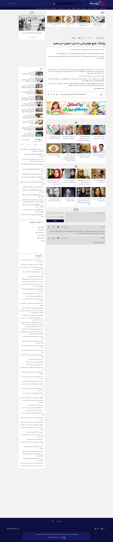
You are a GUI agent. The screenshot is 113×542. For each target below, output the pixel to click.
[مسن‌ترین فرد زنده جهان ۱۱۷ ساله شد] (39, 122)
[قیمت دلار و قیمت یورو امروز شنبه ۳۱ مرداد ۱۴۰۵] (98, 19)
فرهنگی (73, 8)
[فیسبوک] (54, 94)
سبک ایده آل (41, 230)
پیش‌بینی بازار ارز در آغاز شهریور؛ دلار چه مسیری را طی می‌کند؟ (28, 135)
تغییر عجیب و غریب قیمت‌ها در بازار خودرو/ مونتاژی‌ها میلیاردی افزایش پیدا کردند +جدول (69, 158)
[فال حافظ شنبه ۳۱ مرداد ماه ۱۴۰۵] (69, 19)
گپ (104, 529)
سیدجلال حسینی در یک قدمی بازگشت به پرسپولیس (32, 466)
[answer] (58, 227)
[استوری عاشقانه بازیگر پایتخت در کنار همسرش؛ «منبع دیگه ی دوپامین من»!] (83, 130)
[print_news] (57, 94)
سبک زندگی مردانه (39, 232)
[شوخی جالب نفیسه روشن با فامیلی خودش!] (98, 192)
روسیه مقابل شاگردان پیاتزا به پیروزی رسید (34, 410)
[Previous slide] (20, 23)
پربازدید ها (38, 140)
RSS (10, 3)
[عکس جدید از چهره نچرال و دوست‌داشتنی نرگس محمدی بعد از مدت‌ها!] (53, 174)
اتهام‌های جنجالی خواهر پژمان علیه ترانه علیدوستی (54, 200)
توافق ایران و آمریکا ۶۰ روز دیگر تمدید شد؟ (31, 33)
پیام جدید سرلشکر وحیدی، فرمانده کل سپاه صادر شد (32, 381)
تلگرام (98, 529)
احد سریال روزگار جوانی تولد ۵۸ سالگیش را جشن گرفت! (68, 137)
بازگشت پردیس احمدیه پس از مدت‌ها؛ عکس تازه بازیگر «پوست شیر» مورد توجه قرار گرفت (83, 201)
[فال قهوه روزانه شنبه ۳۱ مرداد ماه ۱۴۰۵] (54, 19)
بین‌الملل (84, 8)
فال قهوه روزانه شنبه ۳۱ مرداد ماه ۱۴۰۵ (54, 24)
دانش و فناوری (62, 8)
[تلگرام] (51, 94)
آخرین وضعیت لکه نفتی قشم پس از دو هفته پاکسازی (28, 129)
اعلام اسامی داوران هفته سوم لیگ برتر (28, 74)
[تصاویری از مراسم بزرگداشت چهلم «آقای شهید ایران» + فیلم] (39, 104)
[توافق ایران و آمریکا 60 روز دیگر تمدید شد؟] (32, 23)
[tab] (35, 37)
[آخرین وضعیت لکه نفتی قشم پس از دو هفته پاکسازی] (39, 128)
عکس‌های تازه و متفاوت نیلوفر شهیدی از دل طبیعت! (69, 181)
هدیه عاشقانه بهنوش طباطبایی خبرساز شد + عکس (32, 407)
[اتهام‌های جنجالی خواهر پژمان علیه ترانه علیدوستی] (53, 192)
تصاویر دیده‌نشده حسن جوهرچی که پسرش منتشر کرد (99, 138)
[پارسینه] (96, 3)
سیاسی (90, 8)
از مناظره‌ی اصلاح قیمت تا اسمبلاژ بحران (34, 439)
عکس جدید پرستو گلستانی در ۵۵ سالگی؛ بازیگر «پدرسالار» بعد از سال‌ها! (84, 182)
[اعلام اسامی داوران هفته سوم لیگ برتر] (39, 73)
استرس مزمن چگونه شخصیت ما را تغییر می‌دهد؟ (32, 451)
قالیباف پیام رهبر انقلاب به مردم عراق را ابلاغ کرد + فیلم (31, 398)
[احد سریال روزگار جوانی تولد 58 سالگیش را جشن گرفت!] (68, 130)
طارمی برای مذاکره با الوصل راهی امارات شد (34, 432)
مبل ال (42, 241)
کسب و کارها (39, 8)
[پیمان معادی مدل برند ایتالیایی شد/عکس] (68, 192)
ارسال (55, 221)
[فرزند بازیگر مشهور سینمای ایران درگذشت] (98, 148)
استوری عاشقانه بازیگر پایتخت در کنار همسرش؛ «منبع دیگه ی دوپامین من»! (84, 138)
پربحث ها (23, 140)
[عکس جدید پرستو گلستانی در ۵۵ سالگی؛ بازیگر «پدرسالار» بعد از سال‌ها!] (83, 174)
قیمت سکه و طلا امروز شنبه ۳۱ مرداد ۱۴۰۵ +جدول (83, 24)
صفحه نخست (102, 8)
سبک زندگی (54, 8)
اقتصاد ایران (41, 227)
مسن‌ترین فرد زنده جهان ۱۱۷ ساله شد (28, 123)
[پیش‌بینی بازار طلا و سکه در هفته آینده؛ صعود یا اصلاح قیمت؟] (39, 116)
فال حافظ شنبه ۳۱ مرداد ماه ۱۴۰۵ (68, 24)
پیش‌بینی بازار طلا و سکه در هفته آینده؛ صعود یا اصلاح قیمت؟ (29, 117)
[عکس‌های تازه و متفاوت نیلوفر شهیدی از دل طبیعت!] (68, 174)
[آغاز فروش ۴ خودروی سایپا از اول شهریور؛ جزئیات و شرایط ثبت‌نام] (39, 110)
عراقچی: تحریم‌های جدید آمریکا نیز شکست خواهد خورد (31, 425)
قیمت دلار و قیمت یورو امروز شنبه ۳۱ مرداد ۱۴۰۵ (98, 24)
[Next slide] (43, 23)
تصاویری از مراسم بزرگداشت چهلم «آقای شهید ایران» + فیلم (28, 105)
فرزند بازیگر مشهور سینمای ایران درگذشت (99, 156)
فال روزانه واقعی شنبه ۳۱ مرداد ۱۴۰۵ (35, 365)
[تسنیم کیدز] (75, 108)
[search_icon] (54, 3)
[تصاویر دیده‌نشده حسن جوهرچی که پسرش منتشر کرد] (98, 130)
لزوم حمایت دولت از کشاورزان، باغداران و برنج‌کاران (32, 279)
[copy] (101, 94)
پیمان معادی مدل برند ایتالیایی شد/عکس (70, 200)
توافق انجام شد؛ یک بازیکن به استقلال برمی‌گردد (33, 315)
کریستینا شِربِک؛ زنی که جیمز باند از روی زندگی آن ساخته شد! (28, 86)
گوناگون (102, 12)
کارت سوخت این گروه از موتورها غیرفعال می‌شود (33, 293)
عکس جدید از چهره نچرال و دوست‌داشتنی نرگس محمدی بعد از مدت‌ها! (53, 182)
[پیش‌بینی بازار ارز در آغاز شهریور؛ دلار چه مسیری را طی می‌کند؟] (39, 134)
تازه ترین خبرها (40, 238)
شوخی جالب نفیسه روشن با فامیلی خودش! (98, 200)
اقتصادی (95, 8)
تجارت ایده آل (40, 235)
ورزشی (68, 8)
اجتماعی (79, 8)
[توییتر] (48, 94)
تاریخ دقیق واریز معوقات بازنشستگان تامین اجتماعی (32, 308)
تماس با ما (14, 3)
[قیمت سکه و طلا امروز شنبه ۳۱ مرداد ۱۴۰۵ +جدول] (83, 19)
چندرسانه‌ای (47, 8)
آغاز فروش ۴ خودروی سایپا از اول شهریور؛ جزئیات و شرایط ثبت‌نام (28, 111)
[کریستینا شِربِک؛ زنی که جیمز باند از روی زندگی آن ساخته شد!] (39, 85)
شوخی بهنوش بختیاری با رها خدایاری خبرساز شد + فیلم (31, 463)
